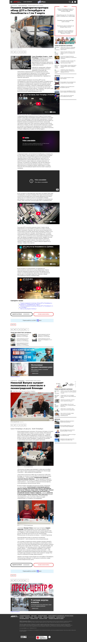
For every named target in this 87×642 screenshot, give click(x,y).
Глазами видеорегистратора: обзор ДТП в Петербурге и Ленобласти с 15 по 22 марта (44, 335)
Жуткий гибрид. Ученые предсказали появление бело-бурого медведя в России (68, 66)
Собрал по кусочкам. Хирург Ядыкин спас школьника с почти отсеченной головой (68, 392)
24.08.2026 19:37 (14, 380)
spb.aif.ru (21, 421)
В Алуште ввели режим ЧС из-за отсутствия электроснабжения (67, 426)
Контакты (22, 617)
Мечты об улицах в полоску (28, 308)
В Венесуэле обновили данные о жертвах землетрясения (67, 421)
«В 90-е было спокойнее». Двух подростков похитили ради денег (67, 409)
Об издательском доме (25, 615)
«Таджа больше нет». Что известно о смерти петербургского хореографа (65, 15)
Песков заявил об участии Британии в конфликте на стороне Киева (68, 83)
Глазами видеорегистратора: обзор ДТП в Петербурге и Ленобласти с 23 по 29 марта (22, 339)
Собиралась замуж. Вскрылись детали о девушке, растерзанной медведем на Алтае (67, 71)
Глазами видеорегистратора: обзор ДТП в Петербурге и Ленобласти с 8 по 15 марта (22, 335)
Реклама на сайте (38, 617)
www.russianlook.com (17, 48)
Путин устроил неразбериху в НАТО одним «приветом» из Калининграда (68, 92)
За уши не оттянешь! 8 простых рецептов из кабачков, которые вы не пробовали (68, 57)
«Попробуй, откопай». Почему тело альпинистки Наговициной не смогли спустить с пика (68, 62)
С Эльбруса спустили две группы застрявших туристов (67, 87)
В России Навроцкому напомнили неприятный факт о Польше (67, 430)
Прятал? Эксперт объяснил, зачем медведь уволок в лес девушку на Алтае (67, 53)
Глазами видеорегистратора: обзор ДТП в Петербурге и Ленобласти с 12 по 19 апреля (22, 344)
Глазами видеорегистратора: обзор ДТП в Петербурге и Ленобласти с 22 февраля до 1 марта (35, 303)
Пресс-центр (33, 615)
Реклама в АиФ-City (60, 617)
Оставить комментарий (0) (43, 314)
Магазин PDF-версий (42, 615)
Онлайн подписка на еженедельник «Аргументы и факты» (60, 615)
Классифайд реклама (24, 618)
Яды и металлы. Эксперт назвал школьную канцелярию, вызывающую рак (67, 414)
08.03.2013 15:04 (14, 5)
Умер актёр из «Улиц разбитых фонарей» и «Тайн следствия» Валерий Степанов (65, 32)
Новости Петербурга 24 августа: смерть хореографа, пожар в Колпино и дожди (65, 10)
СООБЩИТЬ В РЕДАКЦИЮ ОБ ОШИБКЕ (56, 618)
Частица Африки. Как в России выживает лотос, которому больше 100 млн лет (67, 405)
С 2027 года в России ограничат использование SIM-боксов (67, 96)
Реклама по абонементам (49, 617)
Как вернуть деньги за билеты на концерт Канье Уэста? (65, 26)
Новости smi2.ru (15, 376)
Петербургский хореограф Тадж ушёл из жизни (65, 21)
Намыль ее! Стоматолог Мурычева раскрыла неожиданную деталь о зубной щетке (67, 48)
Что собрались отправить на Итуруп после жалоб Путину (68, 435)
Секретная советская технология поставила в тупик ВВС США (67, 439)
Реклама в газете (29, 617)
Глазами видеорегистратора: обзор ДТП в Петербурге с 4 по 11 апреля (45, 339)
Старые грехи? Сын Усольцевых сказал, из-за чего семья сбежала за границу (68, 396)
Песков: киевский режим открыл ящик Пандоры (67, 78)
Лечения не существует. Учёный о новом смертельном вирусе (67, 400)
